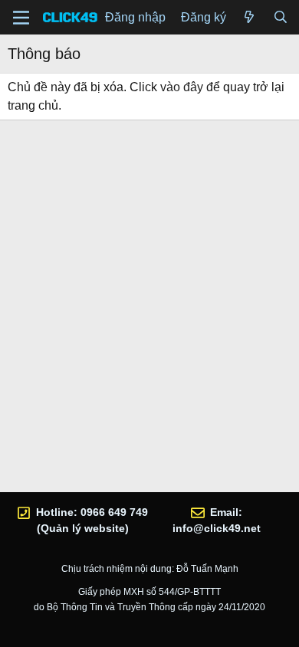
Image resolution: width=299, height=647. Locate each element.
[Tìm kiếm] (280, 17)
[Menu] (21, 17)
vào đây (181, 87)
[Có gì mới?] (249, 17)
